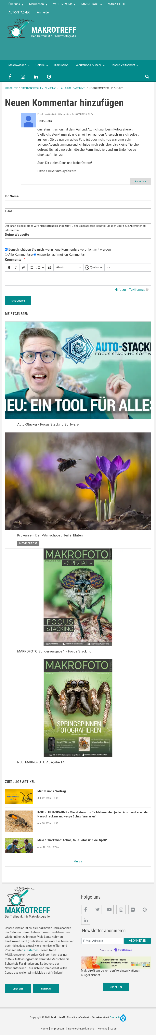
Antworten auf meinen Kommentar (61, 255)
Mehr (77, 861)
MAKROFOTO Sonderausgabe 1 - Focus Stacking (54, 651)
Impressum (58, 1028)
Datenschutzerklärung (81, 1028)
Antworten (140, 181)
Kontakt (46, 988)
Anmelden (43, 12)
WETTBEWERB (61, 5)
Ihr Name (12, 196)
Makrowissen (17, 65)
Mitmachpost (28, 543)
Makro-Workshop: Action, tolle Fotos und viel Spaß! (72, 840)
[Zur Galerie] (21, 28)
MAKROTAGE (88, 5)
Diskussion (61, 65)
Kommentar (14, 260)
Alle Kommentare (20, 255)
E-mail (9, 211)
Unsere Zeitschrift (123, 65)
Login (113, 1028)
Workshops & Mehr (88, 65)
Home (44, 1028)
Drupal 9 (115, 1017)
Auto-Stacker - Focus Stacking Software (48, 424)
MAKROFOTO (116, 4)
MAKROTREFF (53, 30)
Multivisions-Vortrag (51, 791)
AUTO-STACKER (19, 12)
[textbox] (78, 278)
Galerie (40, 65)
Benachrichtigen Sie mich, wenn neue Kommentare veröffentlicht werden (59, 249)
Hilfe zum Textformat (130, 290)
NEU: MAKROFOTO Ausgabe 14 (41, 762)
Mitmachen (35, 5)
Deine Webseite (17, 235)
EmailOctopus (125, 950)
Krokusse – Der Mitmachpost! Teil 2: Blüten (50, 535)
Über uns (12, 5)
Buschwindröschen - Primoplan (38, 88)
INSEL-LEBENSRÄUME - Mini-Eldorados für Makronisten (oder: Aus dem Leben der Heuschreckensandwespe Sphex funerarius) (93, 814)
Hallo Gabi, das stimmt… (73, 88)
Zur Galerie (11, 88)
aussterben (31, 950)
